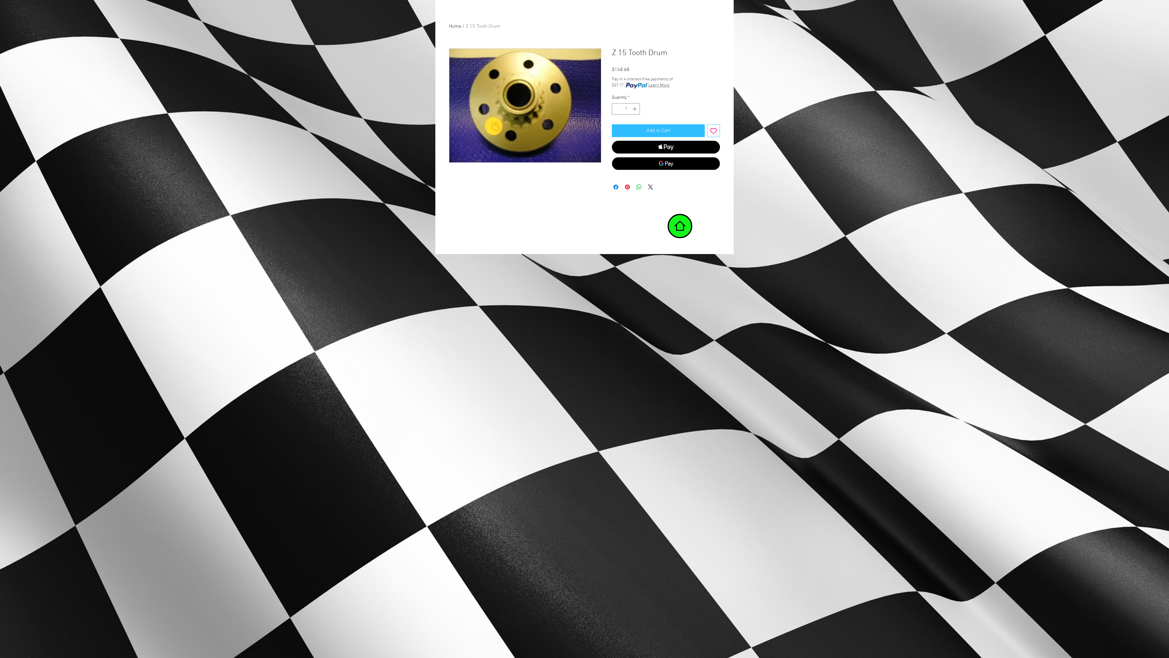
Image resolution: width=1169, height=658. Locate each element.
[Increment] (635, 109)
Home (455, 26)
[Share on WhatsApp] (639, 187)
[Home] (680, 226)
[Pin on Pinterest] (627, 187)
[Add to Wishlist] (713, 130)
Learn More (658, 85)
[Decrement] (616, 109)
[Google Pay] (666, 163)
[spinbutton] (625, 109)
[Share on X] (650, 187)
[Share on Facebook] (616, 187)
